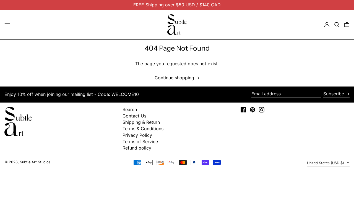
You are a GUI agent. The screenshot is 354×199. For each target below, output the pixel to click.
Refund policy (137, 148)
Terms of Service (140, 141)
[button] (337, 25)
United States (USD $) (326, 163)
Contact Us (134, 116)
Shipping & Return (141, 122)
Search (130, 109)
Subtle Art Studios (35, 162)
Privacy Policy (137, 135)
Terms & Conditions (143, 128)
